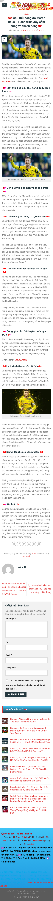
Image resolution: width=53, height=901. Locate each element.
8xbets (3, 886)
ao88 (45, 882)
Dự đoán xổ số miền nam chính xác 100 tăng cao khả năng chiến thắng (39, 589)
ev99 (33, 882)
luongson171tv (23, 875)
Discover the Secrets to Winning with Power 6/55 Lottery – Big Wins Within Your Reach (28, 731)
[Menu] (4, 5)
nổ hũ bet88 (21, 359)
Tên (8, 642)
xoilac (3, 879)
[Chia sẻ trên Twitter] (24, 544)
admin (41, 30)
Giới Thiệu (40, 891)
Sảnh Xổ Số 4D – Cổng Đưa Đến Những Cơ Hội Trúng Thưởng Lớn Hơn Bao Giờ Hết (30, 759)
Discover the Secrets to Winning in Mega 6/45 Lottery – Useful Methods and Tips (30, 740)
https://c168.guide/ (13, 882)
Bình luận (10, 619)
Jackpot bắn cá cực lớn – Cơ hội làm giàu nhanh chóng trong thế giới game (29, 779)
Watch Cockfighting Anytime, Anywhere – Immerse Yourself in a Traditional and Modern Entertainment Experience (30, 799)
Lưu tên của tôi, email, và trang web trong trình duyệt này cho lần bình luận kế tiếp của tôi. (25, 685)
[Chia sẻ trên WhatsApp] (14, 544)
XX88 (48, 879)
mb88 (39, 882)
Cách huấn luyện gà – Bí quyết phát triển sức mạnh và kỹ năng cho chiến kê (29, 788)
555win (27, 882)
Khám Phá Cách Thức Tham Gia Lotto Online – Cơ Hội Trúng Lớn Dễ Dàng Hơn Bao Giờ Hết (29, 769)
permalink (26, 556)
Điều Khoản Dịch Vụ (25, 891)
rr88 (2, 882)
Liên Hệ (10, 891)
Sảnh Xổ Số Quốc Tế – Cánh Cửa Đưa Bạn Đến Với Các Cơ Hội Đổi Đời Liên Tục (30, 749)
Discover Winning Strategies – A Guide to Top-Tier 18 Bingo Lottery (30, 720)
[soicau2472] (29, 5)
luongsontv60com (40, 875)
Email (8, 655)
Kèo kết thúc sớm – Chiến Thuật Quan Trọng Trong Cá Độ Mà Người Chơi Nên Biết (28, 810)
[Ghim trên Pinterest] (34, 544)
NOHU (13, 875)
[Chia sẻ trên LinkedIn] (39, 544)
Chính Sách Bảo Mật (27, 893)
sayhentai (4, 875)
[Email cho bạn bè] (29, 544)
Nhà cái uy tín (33, 879)
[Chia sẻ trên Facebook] (19, 544)
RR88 (42, 879)
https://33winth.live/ (16, 879)
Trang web (10, 668)
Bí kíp (26, 14)
